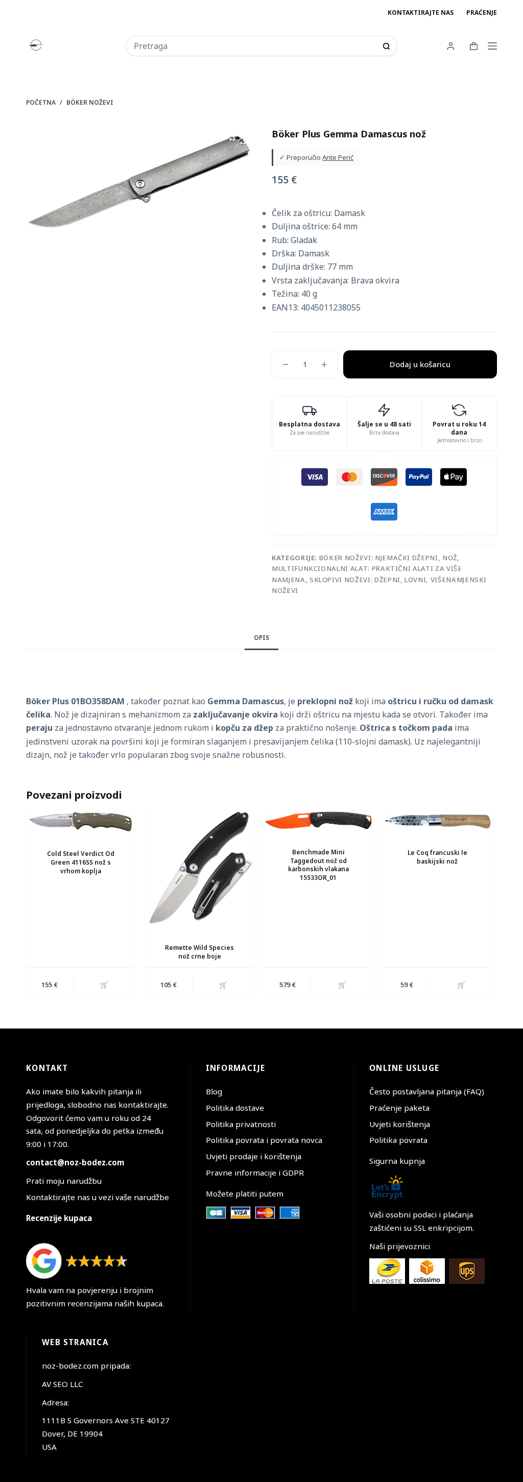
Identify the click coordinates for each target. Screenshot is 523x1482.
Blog (214, 1091)
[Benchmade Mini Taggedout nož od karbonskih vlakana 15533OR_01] (318, 821)
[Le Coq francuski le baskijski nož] (437, 821)
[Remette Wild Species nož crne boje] (199, 869)
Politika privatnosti (241, 1124)
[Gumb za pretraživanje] (386, 46)
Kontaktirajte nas (421, 12)
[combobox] (255, 46)
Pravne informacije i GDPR (255, 1172)
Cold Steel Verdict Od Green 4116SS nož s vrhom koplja (80, 862)
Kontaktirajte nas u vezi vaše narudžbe (97, 1197)
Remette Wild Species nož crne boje (199, 952)
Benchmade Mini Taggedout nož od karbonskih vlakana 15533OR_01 (318, 865)
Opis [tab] (261, 637)
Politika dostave (235, 1108)
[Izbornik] (492, 46)
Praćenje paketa (399, 1108)
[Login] (451, 46)
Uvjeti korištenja (399, 1124)
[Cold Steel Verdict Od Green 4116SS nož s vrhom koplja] (80, 822)
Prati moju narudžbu (64, 1181)
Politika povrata (398, 1140)
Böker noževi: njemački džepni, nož (388, 557)
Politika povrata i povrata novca (264, 1140)
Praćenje (481, 12)
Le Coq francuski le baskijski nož (437, 857)
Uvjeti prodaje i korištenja (253, 1156)
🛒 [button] (104, 984)
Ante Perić (337, 157)
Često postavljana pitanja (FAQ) (426, 1091)
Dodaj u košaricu (420, 364)
